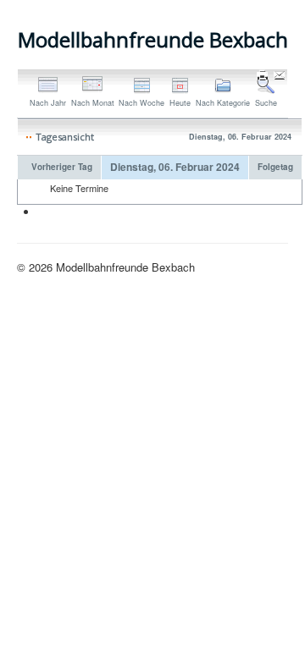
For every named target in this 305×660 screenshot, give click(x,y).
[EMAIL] (281, 77)
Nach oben (262, 267)
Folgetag (275, 167)
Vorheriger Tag (61, 167)
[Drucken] (264, 77)
